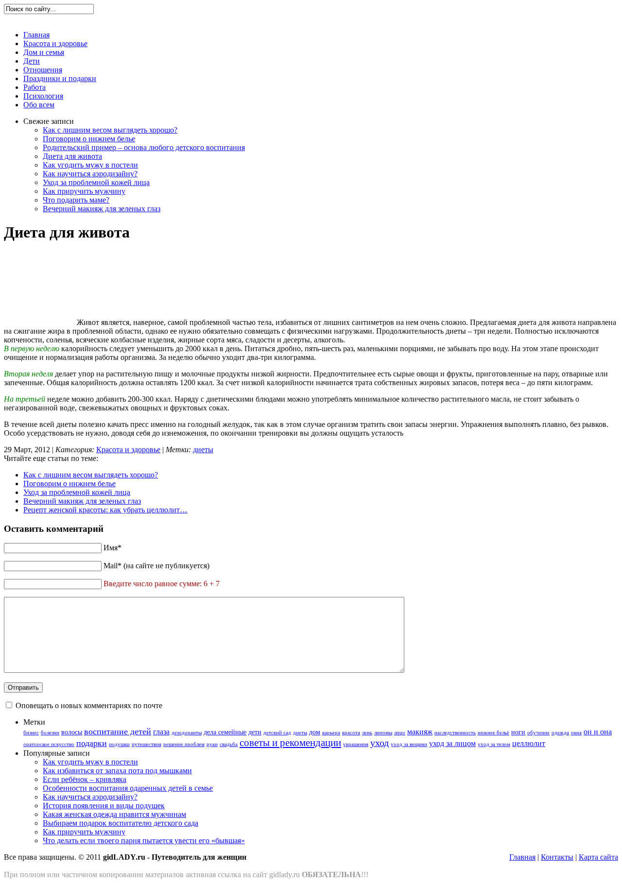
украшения (355, 744)
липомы (383, 732)
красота (351, 732)
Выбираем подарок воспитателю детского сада (120, 823)
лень (367, 732)
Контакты (557, 857)
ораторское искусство (48, 744)
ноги (518, 732)
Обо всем (38, 105)
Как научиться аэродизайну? (90, 174)
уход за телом (494, 744)
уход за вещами (409, 744)
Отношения (42, 70)
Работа (34, 87)
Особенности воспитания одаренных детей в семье (128, 788)
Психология (43, 96)
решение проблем (184, 744)
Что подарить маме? (76, 200)
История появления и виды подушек (104, 805)
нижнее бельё (493, 732)
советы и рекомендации (290, 742)
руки (212, 744)
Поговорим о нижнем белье (89, 139)
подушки (119, 744)
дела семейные (225, 732)
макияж (419, 731)
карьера (331, 732)
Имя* (112, 547)
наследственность (455, 732)
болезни (50, 732)
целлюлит (528, 743)
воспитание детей (117, 731)
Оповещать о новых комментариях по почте (89, 705)
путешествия (146, 744)
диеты (203, 449)
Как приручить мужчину (84, 191)
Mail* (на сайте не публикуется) (156, 565)
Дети (31, 61)
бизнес (31, 732)
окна (576, 732)
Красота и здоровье (55, 43)
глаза (161, 731)
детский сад (277, 732)
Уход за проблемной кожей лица (96, 182)
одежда (560, 732)
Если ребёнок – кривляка (84, 779)
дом (314, 732)
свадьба (229, 744)
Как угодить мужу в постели (90, 165)
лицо (399, 732)
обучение (538, 732)
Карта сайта (598, 857)
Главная (36, 35)
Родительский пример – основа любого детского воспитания (144, 147)
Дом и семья (43, 52)
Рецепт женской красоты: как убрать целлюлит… (105, 510)
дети (254, 732)
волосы (71, 732)
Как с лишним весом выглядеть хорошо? (110, 130)
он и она (598, 731)
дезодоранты (187, 732)
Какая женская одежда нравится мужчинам (114, 814)
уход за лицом (452, 743)
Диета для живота (72, 156)
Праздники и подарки (59, 78)
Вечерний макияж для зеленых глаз (101, 208)
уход (379, 742)
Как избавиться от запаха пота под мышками (117, 770)
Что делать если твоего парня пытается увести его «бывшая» (144, 840)
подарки (91, 743)
